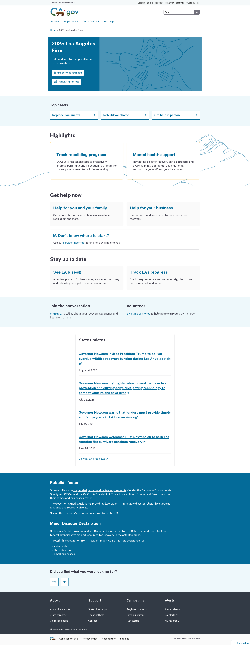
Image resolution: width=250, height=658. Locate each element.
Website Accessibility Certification (69, 629)
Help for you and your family (80, 208)
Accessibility (109, 638)
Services (55, 21)
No (64, 581)
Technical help (96, 615)
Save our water (143, 614)
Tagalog (158, 3)
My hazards (179, 620)
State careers (66, 614)
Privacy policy (89, 638)
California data (66, 620)
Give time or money (138, 313)
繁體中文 (180, 3)
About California (91, 21)
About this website (60, 609)
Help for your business (151, 208)
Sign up (56, 313)
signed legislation (79, 503)
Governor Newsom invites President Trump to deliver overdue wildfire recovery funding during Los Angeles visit (125, 358)
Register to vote (144, 609)
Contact (99, 620)
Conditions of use (68, 638)
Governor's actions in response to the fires (91, 513)
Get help (109, 21)
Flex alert (140, 620)
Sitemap (124, 638)
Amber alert (180, 609)
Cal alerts (178, 614)
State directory (105, 609)
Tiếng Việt (169, 3)
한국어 (150, 3)
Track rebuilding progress (81, 154)
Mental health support (154, 154)
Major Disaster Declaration (103, 531)
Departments (71, 21)
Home (53, 30)
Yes (54, 581)
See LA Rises (80, 272)
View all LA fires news (93, 458)
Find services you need (69, 72)
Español (141, 3)
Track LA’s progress (68, 81)
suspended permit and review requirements (101, 490)
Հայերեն (190, 3)
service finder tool (74, 242)
